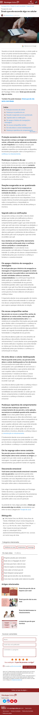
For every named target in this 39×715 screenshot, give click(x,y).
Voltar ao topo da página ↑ (19, 690)
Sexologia (31, 547)
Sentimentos (21, 547)
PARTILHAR (30, 3)
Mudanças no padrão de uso (15, 112)
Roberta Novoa (9, 15)
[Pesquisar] (36, 2)
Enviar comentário (29, 667)
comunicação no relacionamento (13, 433)
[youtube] (11, 701)
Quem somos (28, 708)
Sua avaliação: (9, 662)
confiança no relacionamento (11, 154)
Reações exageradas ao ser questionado (19, 115)
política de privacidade (16, 666)
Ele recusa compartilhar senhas (16, 125)
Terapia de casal (30, 6)
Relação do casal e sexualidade (18, 6)
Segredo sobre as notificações (15, 117)
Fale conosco (6, 711)
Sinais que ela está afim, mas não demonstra (17, 576)
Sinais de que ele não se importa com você (27, 589)
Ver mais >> (33, 131)
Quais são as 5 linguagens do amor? (15, 561)
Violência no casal (10, 547)
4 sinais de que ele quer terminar (27, 622)
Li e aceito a (13, 666)
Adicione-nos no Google (30, 46)
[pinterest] (15, 701)
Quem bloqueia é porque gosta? (13, 573)
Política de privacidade (27, 711)
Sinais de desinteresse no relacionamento (27, 611)
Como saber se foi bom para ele (13, 570)
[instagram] (8, 701)
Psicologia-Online (5, 6)
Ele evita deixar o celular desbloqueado (18, 127)
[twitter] (4, 701)
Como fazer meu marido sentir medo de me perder (19, 579)
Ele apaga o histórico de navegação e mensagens (17, 121)
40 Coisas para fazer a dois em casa (14, 564)
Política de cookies (7, 713)
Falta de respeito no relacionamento (15, 567)
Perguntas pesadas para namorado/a (15, 558)
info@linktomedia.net (17, 680)
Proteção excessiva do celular (15, 110)
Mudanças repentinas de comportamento (19, 130)
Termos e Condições (15, 711)
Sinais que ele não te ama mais (27, 600)
